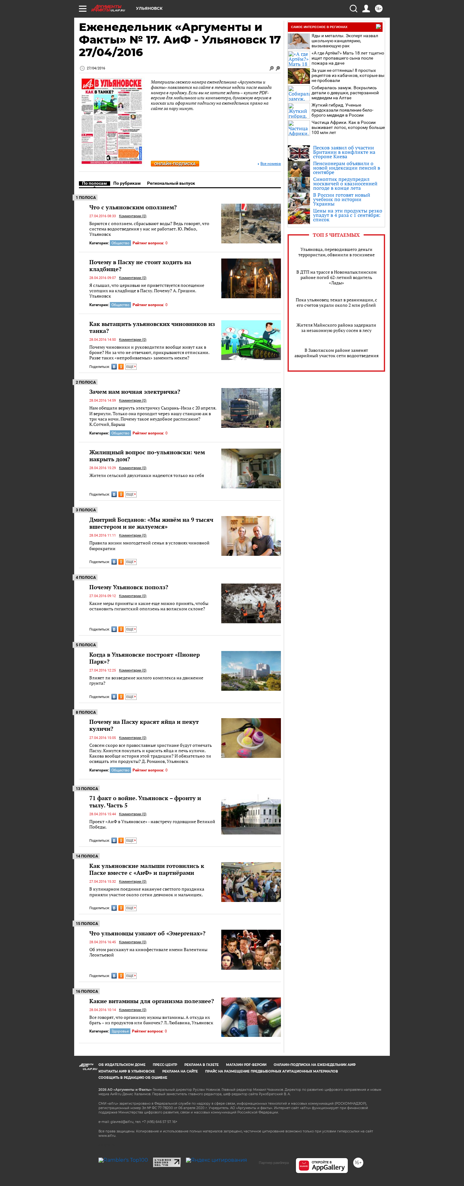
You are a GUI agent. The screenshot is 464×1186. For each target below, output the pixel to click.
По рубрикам (127, 183)
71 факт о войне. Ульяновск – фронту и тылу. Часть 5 (145, 801)
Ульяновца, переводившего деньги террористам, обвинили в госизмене (336, 252)
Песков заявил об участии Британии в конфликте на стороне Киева (344, 152)
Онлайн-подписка (175, 163)
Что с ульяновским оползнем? (133, 207)
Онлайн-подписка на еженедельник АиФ (315, 1065)
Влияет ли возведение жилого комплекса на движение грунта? (146, 680)
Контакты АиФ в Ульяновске (126, 1071)
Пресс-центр (165, 1065)
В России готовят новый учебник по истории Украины (341, 199)
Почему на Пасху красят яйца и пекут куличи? (144, 725)
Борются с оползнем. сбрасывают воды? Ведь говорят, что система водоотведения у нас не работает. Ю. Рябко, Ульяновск (149, 229)
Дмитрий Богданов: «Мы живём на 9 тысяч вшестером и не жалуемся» (151, 523)
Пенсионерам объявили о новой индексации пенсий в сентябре (346, 167)
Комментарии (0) (132, 216)
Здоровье (120, 1031)
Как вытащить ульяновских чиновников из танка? (152, 327)
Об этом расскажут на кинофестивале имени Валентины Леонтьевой (148, 952)
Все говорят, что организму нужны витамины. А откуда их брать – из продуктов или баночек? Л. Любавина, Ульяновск (151, 1020)
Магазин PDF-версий (246, 1065)
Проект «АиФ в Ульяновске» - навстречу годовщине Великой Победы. (152, 824)
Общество (120, 243)
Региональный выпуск (171, 183)
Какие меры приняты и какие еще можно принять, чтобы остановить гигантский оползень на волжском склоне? (148, 606)
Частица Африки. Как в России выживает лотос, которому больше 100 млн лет (348, 127)
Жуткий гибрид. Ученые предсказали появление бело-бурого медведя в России (342, 110)
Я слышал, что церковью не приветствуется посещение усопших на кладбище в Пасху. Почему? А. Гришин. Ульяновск (146, 290)
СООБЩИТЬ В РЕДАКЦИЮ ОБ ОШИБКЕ (132, 1078)
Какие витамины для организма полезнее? (151, 1001)
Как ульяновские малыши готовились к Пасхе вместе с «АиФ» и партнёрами (146, 869)
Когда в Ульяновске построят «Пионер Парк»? (144, 658)
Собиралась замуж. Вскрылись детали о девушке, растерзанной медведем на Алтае (345, 92)
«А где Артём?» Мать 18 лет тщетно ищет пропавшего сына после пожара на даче (348, 58)
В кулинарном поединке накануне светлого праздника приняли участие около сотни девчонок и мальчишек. (146, 891)
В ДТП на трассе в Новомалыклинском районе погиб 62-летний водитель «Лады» (336, 277)
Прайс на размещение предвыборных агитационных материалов (271, 1071)
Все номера (270, 164)
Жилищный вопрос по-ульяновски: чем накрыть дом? (147, 455)
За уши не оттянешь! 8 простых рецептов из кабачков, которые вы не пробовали (348, 75)
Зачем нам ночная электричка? (134, 391)
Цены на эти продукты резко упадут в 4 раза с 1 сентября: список (347, 215)
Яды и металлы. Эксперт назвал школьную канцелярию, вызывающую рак (345, 40)
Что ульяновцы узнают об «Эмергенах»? (147, 933)
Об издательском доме (122, 1065)
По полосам (94, 183)
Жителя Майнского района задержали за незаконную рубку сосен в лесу (336, 327)
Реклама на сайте (180, 1071)
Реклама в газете (201, 1065)
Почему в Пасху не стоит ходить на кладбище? (140, 265)
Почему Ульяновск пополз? (128, 587)
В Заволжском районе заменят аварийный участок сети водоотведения (336, 352)
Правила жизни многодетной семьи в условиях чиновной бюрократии (149, 545)
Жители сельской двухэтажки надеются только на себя (146, 475)
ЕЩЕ (130, 367)
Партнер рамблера (274, 1163)
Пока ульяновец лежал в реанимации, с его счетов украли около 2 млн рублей (336, 302)
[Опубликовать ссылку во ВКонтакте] (114, 366)
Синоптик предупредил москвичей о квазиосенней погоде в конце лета (345, 183)
